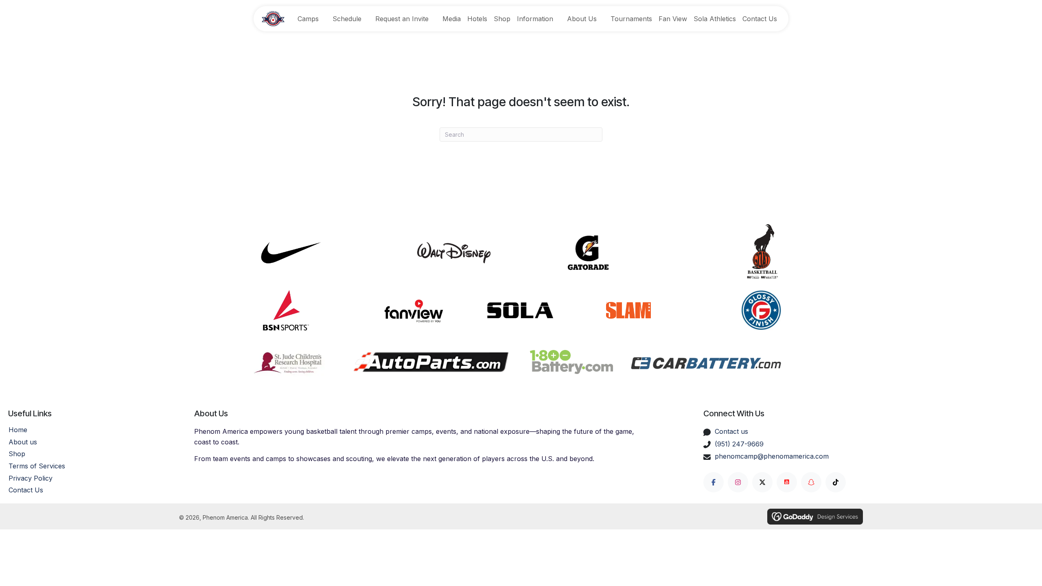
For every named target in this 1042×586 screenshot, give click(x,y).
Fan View (673, 19)
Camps (308, 19)
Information (535, 19)
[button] (713, 482)
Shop (502, 19)
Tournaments (631, 19)
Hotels (477, 19)
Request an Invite (402, 19)
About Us (582, 19)
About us (23, 442)
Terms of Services (37, 466)
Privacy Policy (31, 478)
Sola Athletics (715, 19)
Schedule (347, 19)
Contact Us (759, 19)
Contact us (731, 431)
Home (18, 430)
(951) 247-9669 (739, 444)
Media (451, 19)
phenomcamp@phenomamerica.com (772, 456)
